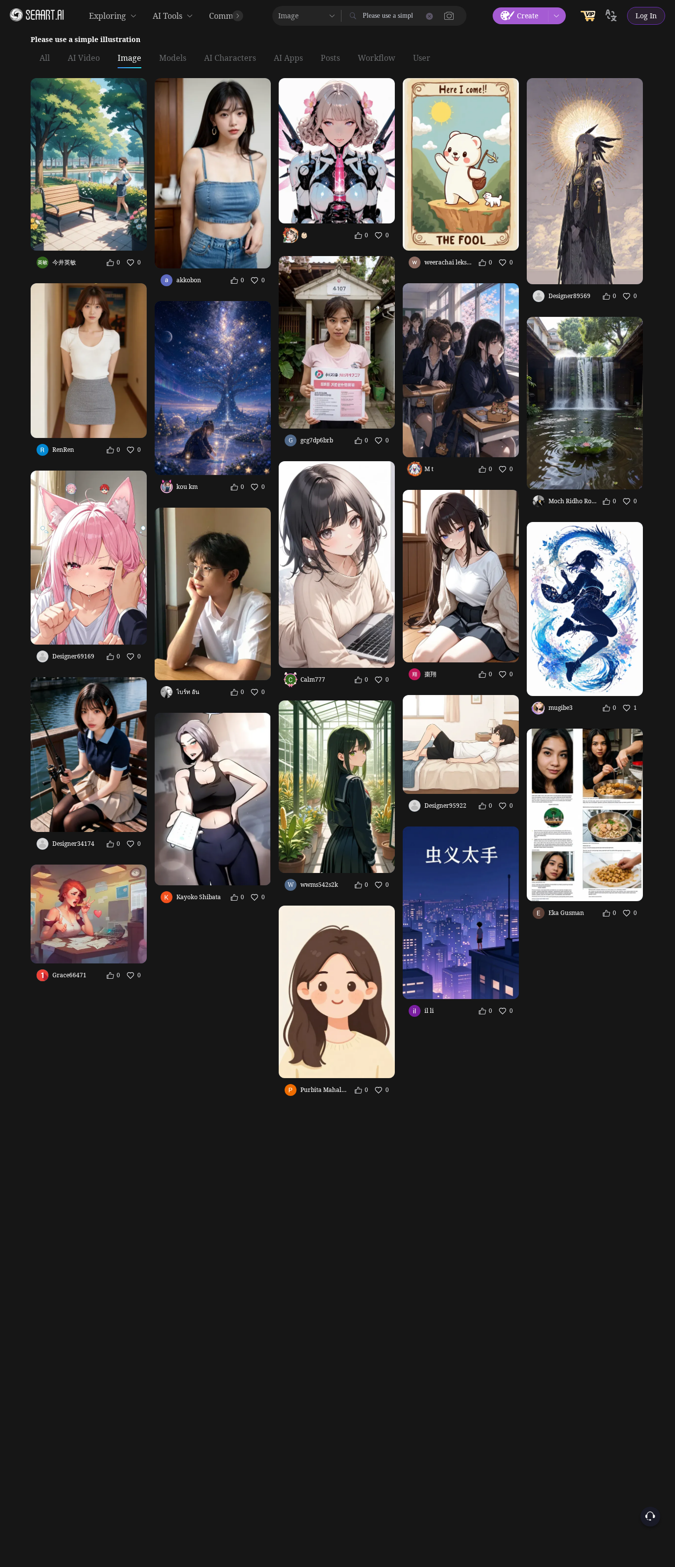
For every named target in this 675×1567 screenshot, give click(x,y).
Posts (330, 58)
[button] (449, 15)
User (421, 58)
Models (172, 58)
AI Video (84, 58)
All (45, 58)
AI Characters (230, 58)
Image (129, 58)
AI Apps (288, 58)
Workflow (376, 58)
